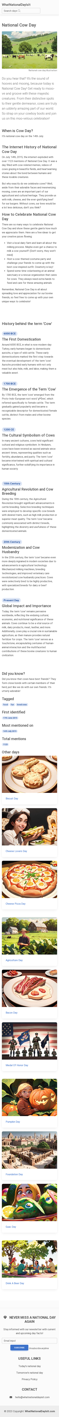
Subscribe (19, 1348)
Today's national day (29, 1366)
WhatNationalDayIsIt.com (40, 1411)
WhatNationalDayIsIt (16, 5)
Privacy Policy (29, 1379)
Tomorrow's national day (29, 1372)
